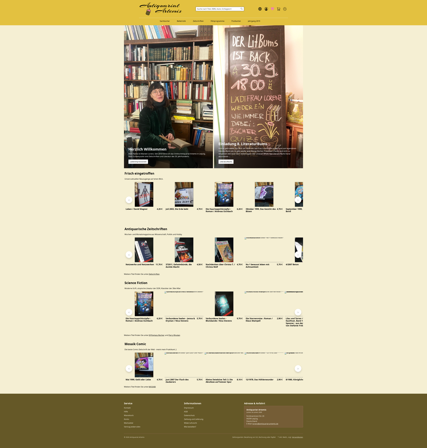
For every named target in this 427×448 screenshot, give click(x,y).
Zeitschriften (198, 21)
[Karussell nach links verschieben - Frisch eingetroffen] (129, 200)
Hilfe (126, 411)
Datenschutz (189, 415)
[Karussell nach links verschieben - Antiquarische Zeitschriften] (129, 254)
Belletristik (181, 21)
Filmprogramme (217, 21)
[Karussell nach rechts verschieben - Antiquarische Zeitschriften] (298, 254)
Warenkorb (129, 415)
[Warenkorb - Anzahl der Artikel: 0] (279, 8)
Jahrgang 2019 (254, 21)
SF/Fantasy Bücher (156, 335)
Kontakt (127, 408)
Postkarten (236, 21)
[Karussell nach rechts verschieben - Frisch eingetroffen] (298, 200)
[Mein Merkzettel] (272, 8)
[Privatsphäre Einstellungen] (285, 8)
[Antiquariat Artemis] (161, 9)
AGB (186, 411)
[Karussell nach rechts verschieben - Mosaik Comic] (298, 368)
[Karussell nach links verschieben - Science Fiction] (129, 312)
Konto (126, 419)
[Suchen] (242, 9)
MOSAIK (152, 387)
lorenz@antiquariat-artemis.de (265, 424)
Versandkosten (297, 437)
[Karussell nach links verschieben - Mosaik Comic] (129, 368)
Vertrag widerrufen (132, 427)
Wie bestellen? (190, 427)
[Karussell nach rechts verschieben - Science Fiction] (298, 312)
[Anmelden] (266, 8)
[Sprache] (260, 8)
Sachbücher (165, 21)
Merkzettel (128, 423)
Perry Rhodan (174, 335)
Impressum (189, 408)
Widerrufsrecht (190, 423)
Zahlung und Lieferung (193, 419)
